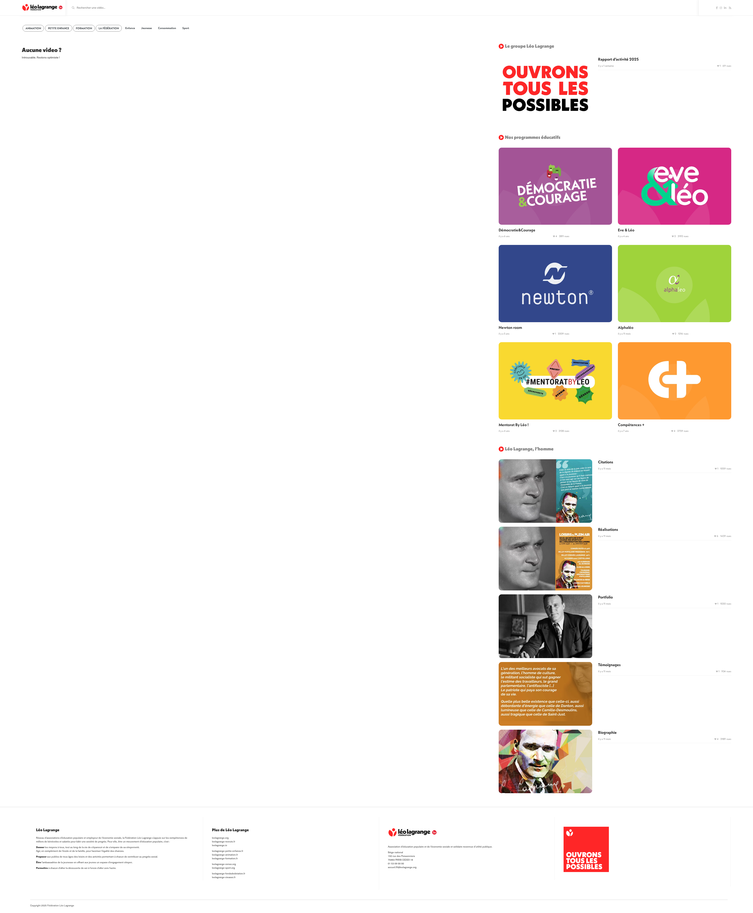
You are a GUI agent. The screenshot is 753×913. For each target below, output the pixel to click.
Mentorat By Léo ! (514, 424)
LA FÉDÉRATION (109, 28)
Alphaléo (625, 327)
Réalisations (608, 529)
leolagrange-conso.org (224, 864)
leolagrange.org (220, 837)
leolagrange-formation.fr (225, 858)
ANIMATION (33, 28)
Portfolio (605, 597)
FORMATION (84, 28)
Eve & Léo (626, 229)
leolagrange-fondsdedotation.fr (228, 873)
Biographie (607, 732)
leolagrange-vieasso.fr (224, 877)
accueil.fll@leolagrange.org (402, 867)
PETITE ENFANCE (58, 28)
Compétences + (631, 424)
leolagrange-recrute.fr (223, 841)
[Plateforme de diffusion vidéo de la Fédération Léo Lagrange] (42, 7)
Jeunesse (146, 28)
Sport (185, 28)
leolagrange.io (219, 845)
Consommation (167, 28)
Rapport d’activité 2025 (618, 59)
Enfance (130, 28)
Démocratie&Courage (517, 229)
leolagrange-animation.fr (225, 854)
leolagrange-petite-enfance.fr (227, 851)
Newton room (510, 327)
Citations (605, 461)
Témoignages (609, 664)
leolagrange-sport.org (223, 867)
